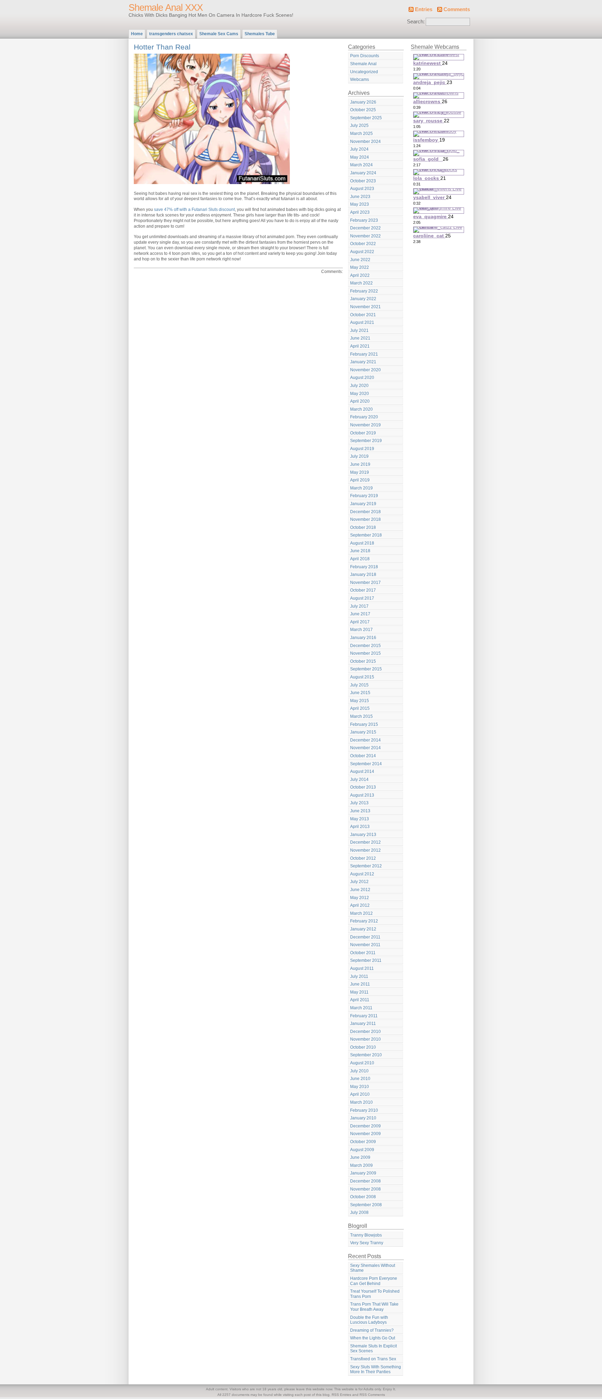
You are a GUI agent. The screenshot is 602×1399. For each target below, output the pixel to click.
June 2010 (360, 1078)
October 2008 (363, 1196)
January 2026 (363, 102)
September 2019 (366, 440)
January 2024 (363, 172)
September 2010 (366, 1054)
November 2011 (365, 944)
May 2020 (359, 393)
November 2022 (365, 236)
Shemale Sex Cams (218, 33)
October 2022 (363, 243)
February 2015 (364, 724)
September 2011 (365, 960)
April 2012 (360, 905)
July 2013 (359, 802)
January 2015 (363, 732)
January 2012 (363, 929)
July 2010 (359, 1071)
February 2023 (364, 220)
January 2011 (363, 1023)
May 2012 (359, 897)
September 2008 (366, 1204)
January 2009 (363, 1173)
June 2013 (360, 810)
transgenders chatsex (171, 33)
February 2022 (364, 291)
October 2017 (363, 590)
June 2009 (360, 1157)
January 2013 (363, 834)
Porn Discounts (364, 55)
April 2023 (360, 212)
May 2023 (359, 204)
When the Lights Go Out (372, 1338)
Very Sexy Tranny (366, 1242)
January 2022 (363, 298)
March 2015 (361, 716)
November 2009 (365, 1133)
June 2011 (360, 984)
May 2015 (359, 700)
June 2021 (360, 338)
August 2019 (362, 448)
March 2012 (361, 913)
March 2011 (361, 1007)
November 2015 (365, 653)
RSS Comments (372, 1395)
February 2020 (364, 417)
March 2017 (361, 629)
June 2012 (360, 889)
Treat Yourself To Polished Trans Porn (375, 1294)
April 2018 (360, 558)
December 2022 (365, 228)
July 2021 (359, 330)
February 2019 (364, 495)
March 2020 (361, 409)
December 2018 (365, 511)
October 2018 (363, 527)
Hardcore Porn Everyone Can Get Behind (373, 1281)
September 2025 (366, 117)
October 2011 (363, 952)
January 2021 (363, 361)
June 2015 (360, 692)
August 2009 (362, 1149)
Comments (456, 9)
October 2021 (363, 314)
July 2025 (359, 125)
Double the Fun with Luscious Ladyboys (369, 1320)
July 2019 (359, 456)
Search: (416, 21)
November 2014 (365, 747)
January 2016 (363, 637)
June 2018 (360, 550)
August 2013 (362, 795)
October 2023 (363, 180)
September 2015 (366, 669)
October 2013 (363, 787)
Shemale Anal (363, 63)
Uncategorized (364, 71)
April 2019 (360, 480)
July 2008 (359, 1212)
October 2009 (363, 1141)
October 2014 (363, 755)
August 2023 (362, 188)
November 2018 (365, 519)
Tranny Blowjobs (366, 1235)
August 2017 (362, 598)
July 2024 (359, 149)
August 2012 (362, 874)
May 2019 (359, 472)
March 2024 (361, 164)
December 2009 (365, 1126)
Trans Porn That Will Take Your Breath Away (374, 1307)
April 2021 (360, 346)
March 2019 (361, 488)
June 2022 (360, 259)
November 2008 (365, 1189)
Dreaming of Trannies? (372, 1330)
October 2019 (363, 433)
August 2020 (362, 377)
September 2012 (366, 866)
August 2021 (362, 322)
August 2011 (362, 968)
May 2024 (359, 157)
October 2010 (363, 1047)
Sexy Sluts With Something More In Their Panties (375, 1369)
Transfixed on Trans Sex (373, 1358)
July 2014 (359, 779)
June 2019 (360, 464)
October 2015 (363, 661)
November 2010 (365, 1039)
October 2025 (363, 109)
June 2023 (360, 196)
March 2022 (361, 283)
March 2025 (361, 133)
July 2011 (359, 976)
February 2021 (364, 354)
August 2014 (362, 771)
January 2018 (363, 574)
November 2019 (365, 425)
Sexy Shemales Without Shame (372, 1268)
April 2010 (360, 1094)
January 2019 (363, 503)
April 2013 (360, 826)
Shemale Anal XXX (166, 7)
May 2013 (359, 818)
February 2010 (364, 1110)
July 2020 (359, 385)
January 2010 (363, 1118)
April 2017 (360, 621)
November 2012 (365, 850)
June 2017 (360, 613)
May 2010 (359, 1086)
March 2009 (361, 1165)
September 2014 (366, 763)
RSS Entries (341, 1395)
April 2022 (360, 275)
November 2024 (365, 141)
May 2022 (359, 267)
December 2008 (365, 1181)
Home (137, 33)
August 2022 (362, 251)
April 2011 (359, 999)
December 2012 (365, 842)
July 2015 (359, 685)
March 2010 (361, 1102)
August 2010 (362, 1062)
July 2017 (359, 606)
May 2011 (359, 992)
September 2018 (366, 535)
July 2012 (359, 881)
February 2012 (364, 921)
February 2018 (364, 566)
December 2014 (365, 740)
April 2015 (360, 708)
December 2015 (365, 645)
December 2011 (365, 937)
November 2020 (365, 369)
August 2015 (362, 677)
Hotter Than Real (162, 47)
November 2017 (365, 582)
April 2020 (360, 401)
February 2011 (364, 1015)
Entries (423, 9)
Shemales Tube (260, 33)
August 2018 (362, 543)
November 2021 (365, 306)
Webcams (359, 79)
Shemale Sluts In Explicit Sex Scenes (373, 1349)
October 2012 (363, 858)
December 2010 (365, 1031)
